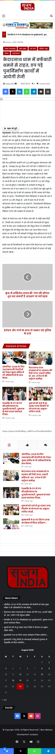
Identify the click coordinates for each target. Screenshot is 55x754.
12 (20, 674)
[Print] (48, 92)
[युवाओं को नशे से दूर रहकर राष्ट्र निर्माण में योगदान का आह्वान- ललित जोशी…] (41, 393)
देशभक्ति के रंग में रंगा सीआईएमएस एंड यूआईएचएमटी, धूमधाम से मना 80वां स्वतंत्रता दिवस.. (13, 409)
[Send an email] (16, 84)
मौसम (7, 53)
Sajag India (9, 84)
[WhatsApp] (27, 92)
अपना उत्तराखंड (17, 42)
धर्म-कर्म (33, 48)
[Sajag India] (27, 6)
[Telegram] (34, 92)
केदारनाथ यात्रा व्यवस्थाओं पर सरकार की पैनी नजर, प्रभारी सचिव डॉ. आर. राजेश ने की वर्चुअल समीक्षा (40, 373)
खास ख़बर (22, 48)
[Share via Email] (41, 92)
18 (13, 680)
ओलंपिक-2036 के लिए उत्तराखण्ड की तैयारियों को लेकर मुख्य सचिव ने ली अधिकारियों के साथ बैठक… (13, 372)
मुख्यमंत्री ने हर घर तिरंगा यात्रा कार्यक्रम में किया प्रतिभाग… (35, 521)
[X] (13, 92)
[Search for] (51, 16)
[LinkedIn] (20, 92)
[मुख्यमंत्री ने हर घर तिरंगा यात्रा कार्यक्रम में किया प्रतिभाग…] (11, 523)
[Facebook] (6, 92)
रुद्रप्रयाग (16, 53)
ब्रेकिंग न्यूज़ (43, 48)
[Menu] (3, 16)
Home (8, 42)
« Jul (4, 700)
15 (42, 674)
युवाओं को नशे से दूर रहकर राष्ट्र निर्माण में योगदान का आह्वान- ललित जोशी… (39, 407)
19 (20, 680)
